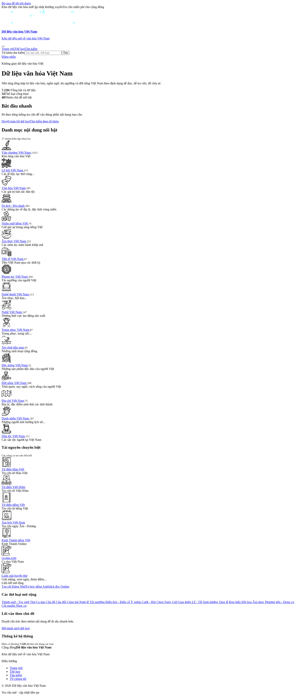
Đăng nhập (9, 56)
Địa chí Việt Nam (13, 400)
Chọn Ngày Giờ (167, 602)
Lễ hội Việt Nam (13, 170)
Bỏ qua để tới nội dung (16, 3)
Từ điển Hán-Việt (13, 469)
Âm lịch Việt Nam (13, 522)
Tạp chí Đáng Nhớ (14, 586)
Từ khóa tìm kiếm (13, 52)
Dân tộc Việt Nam (14, 436)
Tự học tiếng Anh (37, 586)
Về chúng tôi (18, 678)
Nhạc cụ (21, 605)
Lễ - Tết (197, 602)
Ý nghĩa (136, 602)
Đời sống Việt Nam (14, 383)
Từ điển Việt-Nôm (13, 487)
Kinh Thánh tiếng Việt (16, 540)
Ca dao (41, 602)
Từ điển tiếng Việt (13, 504)
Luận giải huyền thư (14, 575)
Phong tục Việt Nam (15, 276)
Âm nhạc (259, 602)
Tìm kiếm (31, 49)
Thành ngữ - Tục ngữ (16, 602)
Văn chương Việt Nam (16, 152)
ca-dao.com (9, 558)
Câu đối (61, 602)
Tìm (65, 52)
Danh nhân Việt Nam (16, 418)
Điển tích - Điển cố (118, 602)
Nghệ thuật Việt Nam (16, 294)
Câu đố (51, 602)
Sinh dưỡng (211, 602)
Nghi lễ (84, 602)
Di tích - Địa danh (13, 205)
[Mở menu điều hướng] (3, 46)
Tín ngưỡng (98, 602)
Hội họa (247, 602)
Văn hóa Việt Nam (14, 188)
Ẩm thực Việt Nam (14, 241)
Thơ (33, 602)
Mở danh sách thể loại (16, 628)
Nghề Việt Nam (12, 312)
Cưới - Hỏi (149, 602)
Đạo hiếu (235, 602)
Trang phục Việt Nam (16, 329)
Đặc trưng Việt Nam (15, 365)
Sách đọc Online (58, 586)
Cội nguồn (9, 605)
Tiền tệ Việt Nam (13, 259)
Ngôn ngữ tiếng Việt (15, 223)
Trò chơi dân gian (13, 347)
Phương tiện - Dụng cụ (279, 602)
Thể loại (19, 49)
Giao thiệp (185, 602)
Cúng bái (73, 602)
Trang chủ (8, 49)
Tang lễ (224, 602)
